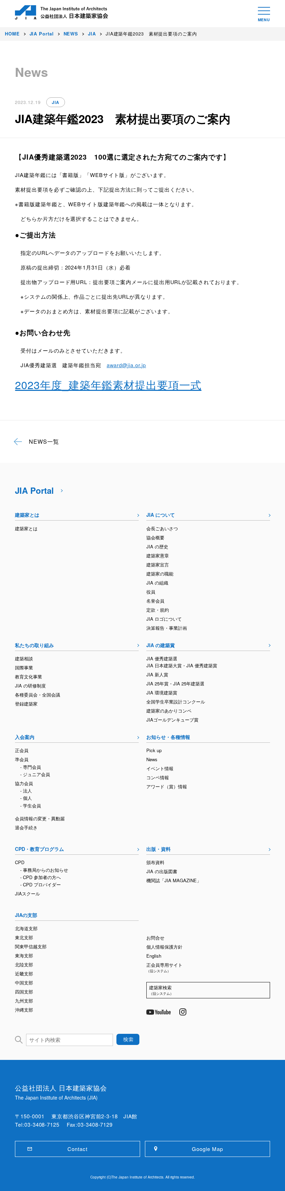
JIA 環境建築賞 (161, 692)
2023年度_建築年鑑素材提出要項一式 (108, 384)
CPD (19, 862)
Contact (77, 1148)
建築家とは (27, 514)
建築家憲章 (157, 555)
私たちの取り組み (34, 645)
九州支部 (24, 1000)
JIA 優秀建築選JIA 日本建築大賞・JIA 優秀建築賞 (181, 662)
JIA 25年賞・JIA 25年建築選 (175, 683)
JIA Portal (34, 490)
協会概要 (155, 537)
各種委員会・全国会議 (37, 694)
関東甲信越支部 (31, 946)
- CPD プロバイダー (40, 884)
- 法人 (26, 790)
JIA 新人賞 (157, 674)
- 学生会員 (30, 805)
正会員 (21, 750)
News (151, 759)
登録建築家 (26, 703)
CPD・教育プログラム (39, 848)
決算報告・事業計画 (166, 628)
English (153, 955)
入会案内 (24, 736)
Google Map (207, 1148)
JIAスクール (27, 893)
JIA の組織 (157, 582)
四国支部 (24, 991)
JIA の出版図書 (161, 871)
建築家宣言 (157, 564)
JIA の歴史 (157, 546)
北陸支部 (24, 964)
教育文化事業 (28, 676)
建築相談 (24, 658)
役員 (150, 591)
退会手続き (26, 827)
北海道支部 (26, 928)
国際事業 (24, 667)
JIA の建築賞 (160, 645)
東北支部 (24, 937)
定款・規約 (157, 609)
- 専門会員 (30, 767)
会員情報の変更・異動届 (40, 818)
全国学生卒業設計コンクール (175, 701)
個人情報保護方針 (164, 946)
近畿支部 (24, 973)
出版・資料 (158, 848)
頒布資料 (155, 862)
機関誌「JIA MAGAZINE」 (173, 880)
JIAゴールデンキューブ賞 (172, 719)
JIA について (160, 514)
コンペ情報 (157, 777)
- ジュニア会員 (35, 774)
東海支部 (24, 955)
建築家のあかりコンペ (169, 710)
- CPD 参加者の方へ (40, 877)
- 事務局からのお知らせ (44, 870)
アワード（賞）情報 (166, 786)
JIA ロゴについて (164, 618)
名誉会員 (155, 600)
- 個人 (26, 798)
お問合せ (155, 937)
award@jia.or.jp (126, 365)
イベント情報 (159, 768)
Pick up (154, 750)
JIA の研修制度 (30, 685)
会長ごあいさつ (162, 528)
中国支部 (24, 982)
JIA (55, 102)
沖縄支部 (24, 1009)
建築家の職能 (159, 573)
